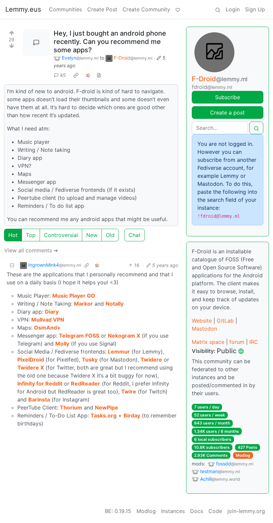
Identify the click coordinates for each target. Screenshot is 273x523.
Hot (13, 235)
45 (63, 75)
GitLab (225, 320)
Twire (128, 391)
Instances (173, 511)
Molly (62, 343)
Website (202, 320)
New (92, 235)
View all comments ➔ (31, 250)
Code (215, 511)
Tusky (90, 359)
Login (233, 9)
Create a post (227, 112)
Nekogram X (124, 335)
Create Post (102, 9)
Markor (83, 303)
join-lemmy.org (246, 511)
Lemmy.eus (23, 9)
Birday (132, 415)
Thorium (71, 407)
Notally (115, 303)
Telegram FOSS (79, 335)
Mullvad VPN (47, 319)
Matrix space (208, 342)
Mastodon (204, 328)
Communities (65, 9)
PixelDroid (30, 359)
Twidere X (30, 367)
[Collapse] (12, 265)
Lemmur (119, 351)
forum (236, 342)
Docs (196, 511)
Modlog (243, 455)
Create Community (146, 9)
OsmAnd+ (47, 327)
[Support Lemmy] (178, 9)
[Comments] (36, 42)
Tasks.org (104, 415)
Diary (52, 311)
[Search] (217, 9)
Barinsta (39, 399)
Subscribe (227, 97)
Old (110, 235)
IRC (253, 342)
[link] (76, 75)
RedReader (85, 383)
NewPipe (106, 407)
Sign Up (255, 9)
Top (31, 235)
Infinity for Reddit (39, 383)
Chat (134, 235)
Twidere (151, 359)
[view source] (99, 75)
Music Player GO (73, 295)
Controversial (61, 235)
